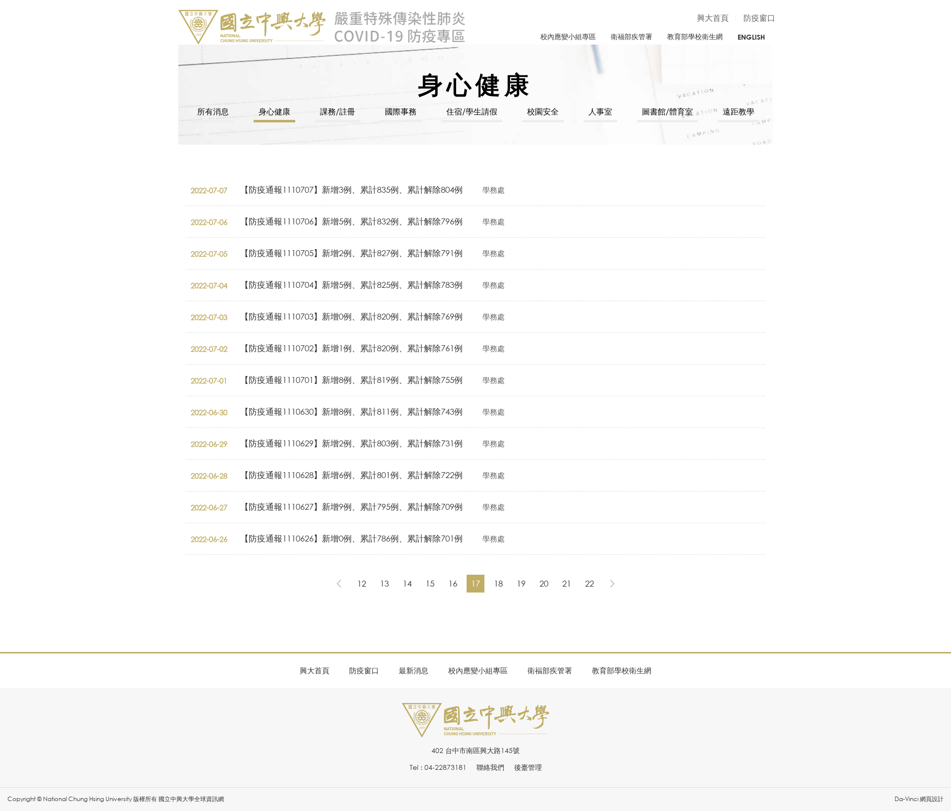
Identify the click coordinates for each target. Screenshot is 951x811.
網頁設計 (932, 799)
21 (566, 583)
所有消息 (213, 111)
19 (521, 583)
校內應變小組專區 (568, 36)
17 (475, 583)
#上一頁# (339, 584)
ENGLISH (751, 37)
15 (429, 583)
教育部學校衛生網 (695, 36)
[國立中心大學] (475, 732)
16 (452, 583)
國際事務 (401, 111)
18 (498, 583)
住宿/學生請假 (471, 111)
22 (589, 583)
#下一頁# (612, 584)
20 (543, 583)
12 (361, 583)
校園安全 (543, 111)
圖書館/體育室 (667, 111)
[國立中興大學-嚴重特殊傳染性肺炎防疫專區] (322, 27)
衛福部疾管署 (631, 36)
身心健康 (274, 111)
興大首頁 (713, 18)
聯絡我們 (490, 767)
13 (384, 583)
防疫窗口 (759, 18)
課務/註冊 (337, 111)
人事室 (600, 111)
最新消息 (413, 670)
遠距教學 (738, 111)
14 (407, 583)
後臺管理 (528, 767)
